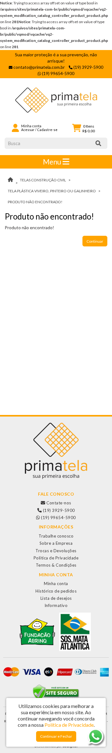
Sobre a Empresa (56, 543)
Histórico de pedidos (56, 591)
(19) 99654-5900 (58, 517)
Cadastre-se (47, 130)
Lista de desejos (56, 598)
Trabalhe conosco (56, 535)
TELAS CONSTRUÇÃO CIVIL (43, 180)
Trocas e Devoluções (56, 550)
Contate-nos (58, 502)
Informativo (56, 605)
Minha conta (56, 583)
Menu (53, 161)
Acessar (28, 130)
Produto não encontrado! (35, 202)
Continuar (94, 241)
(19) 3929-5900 (58, 510)
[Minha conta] (15, 127)
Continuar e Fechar (56, 736)
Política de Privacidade (56, 557)
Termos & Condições (56, 565)
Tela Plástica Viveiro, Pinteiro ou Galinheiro (52, 191)
